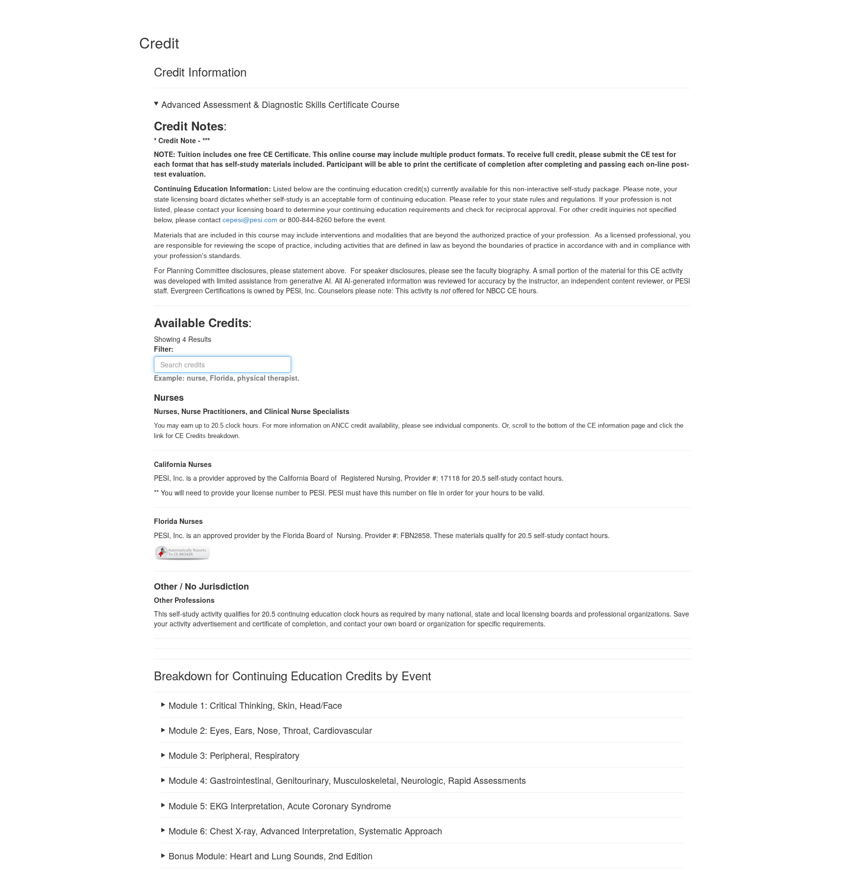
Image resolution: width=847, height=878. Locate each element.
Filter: (166, 349)
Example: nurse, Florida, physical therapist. (226, 378)
